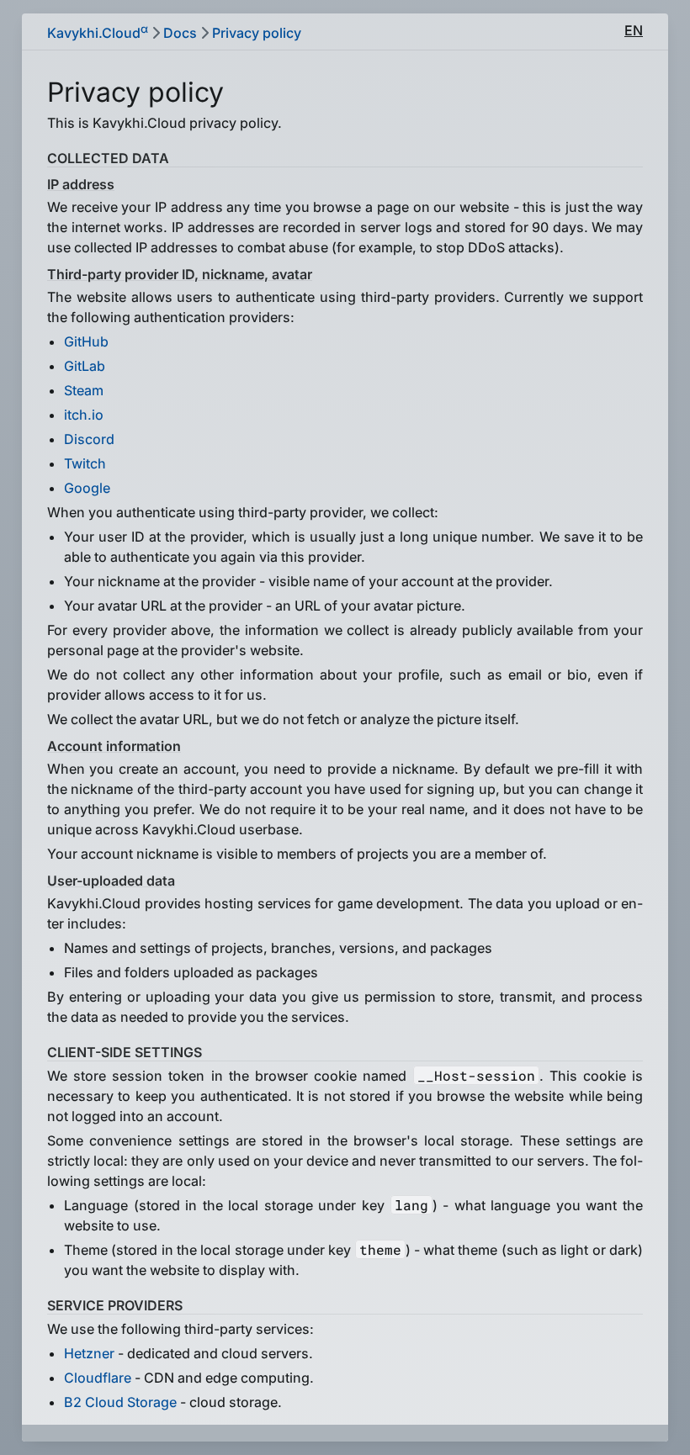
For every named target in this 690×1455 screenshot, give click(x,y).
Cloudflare (97, 1377)
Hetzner (89, 1353)
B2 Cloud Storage (120, 1402)
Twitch (85, 463)
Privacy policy (256, 32)
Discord (89, 439)
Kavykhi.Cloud (97, 31)
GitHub (86, 341)
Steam (84, 390)
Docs (180, 32)
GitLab (84, 365)
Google (87, 487)
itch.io (84, 414)
